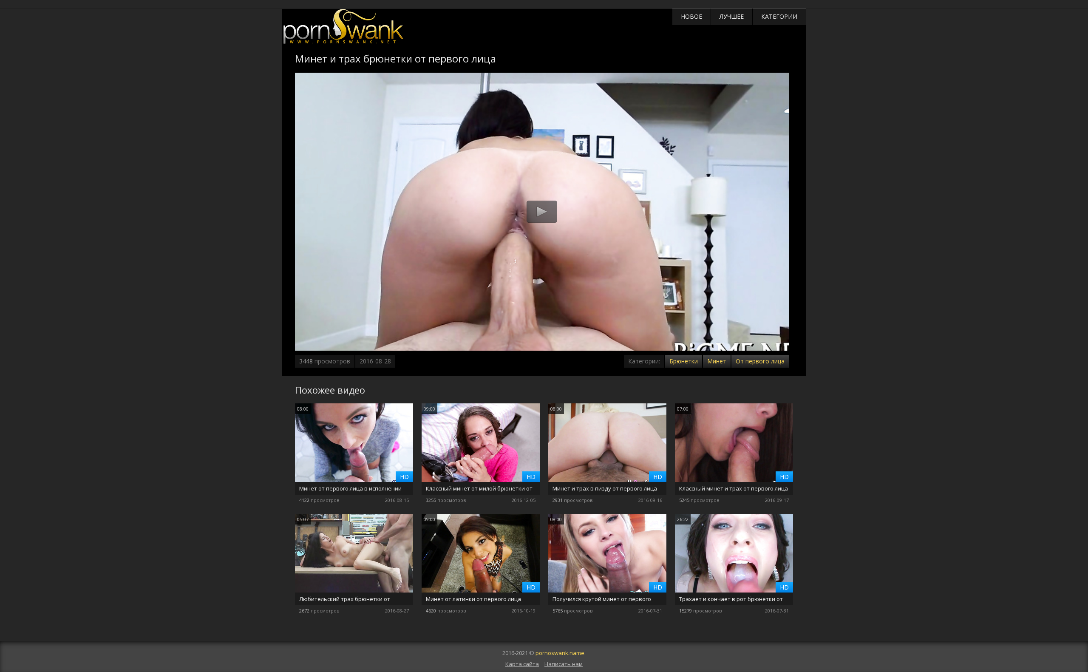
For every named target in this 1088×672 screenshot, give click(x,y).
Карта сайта (522, 664)
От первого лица (760, 361)
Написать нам (563, 664)
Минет (716, 361)
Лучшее (732, 16)
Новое (691, 16)
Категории (779, 16)
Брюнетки (683, 361)
